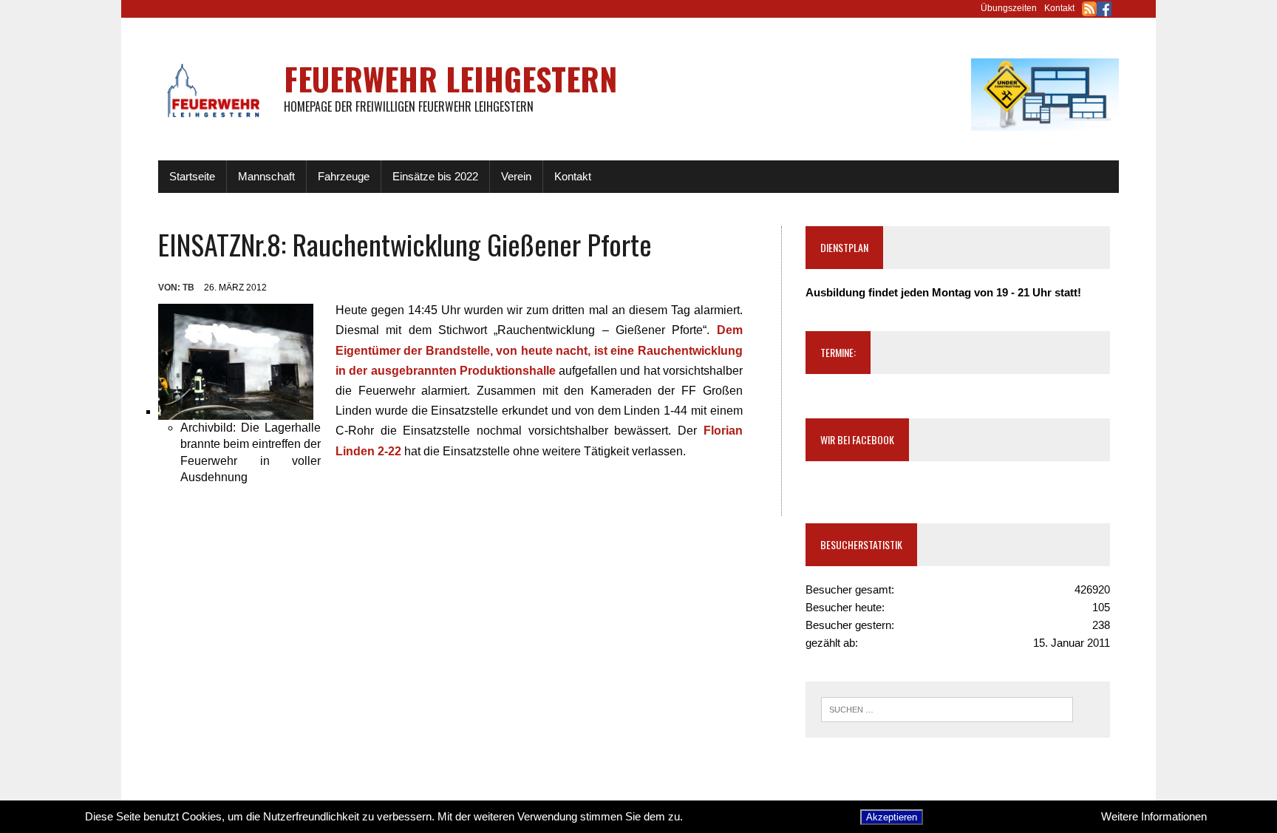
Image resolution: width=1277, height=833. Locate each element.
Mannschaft (266, 176)
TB (188, 287)
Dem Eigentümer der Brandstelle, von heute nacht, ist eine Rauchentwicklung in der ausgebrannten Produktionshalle (539, 350)
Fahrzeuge (344, 176)
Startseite (192, 176)
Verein (516, 176)
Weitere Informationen (1154, 816)
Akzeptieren (891, 817)
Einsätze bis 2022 (435, 176)
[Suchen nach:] (947, 708)
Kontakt (1059, 8)
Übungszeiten (1009, 8)
